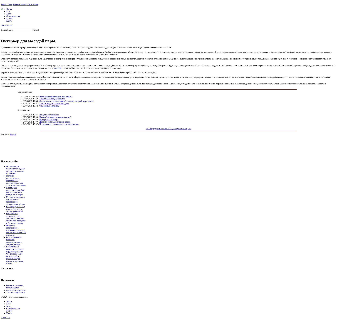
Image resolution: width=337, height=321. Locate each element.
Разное (13, 134)
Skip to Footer (32, 4)
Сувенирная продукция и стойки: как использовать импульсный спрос (15, 191)
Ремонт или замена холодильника (14, 286)
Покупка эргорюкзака (49, 115)
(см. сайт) (58, 68)
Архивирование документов (52, 99)
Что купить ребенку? (48, 119)
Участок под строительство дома (54, 103)
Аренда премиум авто (16, 290)
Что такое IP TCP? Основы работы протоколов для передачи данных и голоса (14, 258)
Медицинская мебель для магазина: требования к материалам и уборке (15, 200)
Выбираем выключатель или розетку (55, 96)
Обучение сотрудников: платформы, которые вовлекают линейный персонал (16, 230)
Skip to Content (19, 4)
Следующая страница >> (180, 129)
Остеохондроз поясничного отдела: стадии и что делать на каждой (15, 170)
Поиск (4, 30)
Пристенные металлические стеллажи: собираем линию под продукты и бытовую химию (16, 218)
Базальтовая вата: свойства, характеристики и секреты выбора (14, 240)
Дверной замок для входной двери (54, 122)
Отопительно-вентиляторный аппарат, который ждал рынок (66, 101)
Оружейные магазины (49, 106)
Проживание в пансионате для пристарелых (59, 124)
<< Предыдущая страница (157, 129)
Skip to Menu (6, 4)
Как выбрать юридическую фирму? (55, 117)
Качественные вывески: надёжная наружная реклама (14, 249)
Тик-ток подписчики (15, 292)
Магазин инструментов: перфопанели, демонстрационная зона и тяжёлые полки (16, 180)
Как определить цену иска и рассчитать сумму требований (15, 208)
